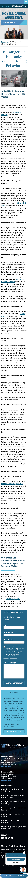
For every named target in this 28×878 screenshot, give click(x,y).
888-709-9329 (19, 6)
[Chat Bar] (14, 876)
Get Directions (6, 766)
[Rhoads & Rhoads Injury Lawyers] (1, 2)
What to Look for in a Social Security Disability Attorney (12, 796)
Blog (8, 42)
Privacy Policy (6, 658)
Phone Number (8, 640)
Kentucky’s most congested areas (12, 484)
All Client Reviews (14, 731)
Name (5, 625)
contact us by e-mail (13, 599)
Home (3, 42)
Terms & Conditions (13, 658)
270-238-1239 (11, 778)
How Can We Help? (10, 663)
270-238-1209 (11, 764)
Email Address (8, 632)
